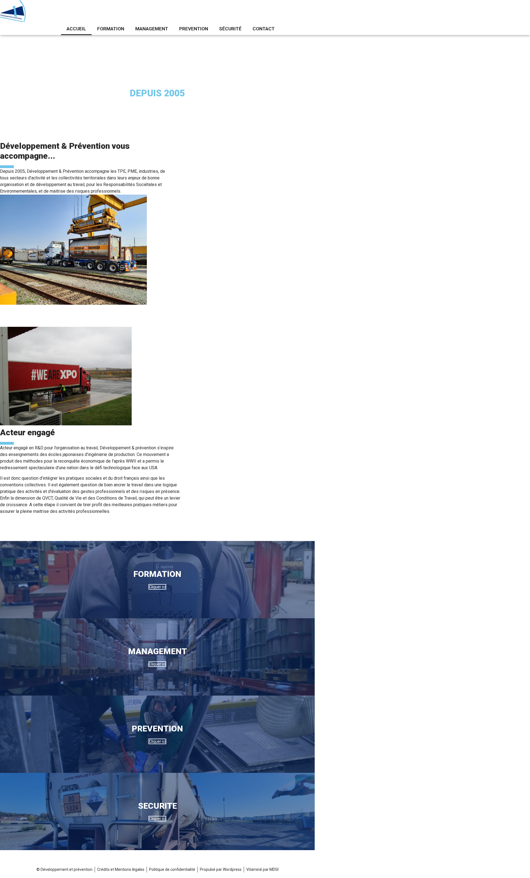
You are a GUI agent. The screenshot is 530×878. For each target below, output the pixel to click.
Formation (110, 28)
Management (151, 28)
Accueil (76, 28)
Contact (264, 28)
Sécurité (230, 28)
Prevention (193, 28)
